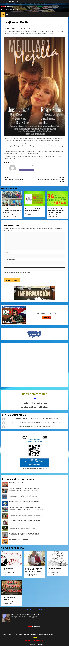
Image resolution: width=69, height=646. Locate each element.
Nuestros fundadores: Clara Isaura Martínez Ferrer (40, 426)
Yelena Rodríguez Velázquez (21, 515)
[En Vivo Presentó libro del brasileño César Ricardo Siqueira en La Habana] (5, 522)
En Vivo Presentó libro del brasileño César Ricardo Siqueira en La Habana (34, 570)
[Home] (3, 14)
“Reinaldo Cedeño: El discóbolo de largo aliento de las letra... (24, 501)
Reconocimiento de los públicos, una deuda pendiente (51, 179)
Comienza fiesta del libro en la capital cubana (33, 209)
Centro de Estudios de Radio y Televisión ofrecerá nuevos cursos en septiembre (40, 422)
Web (5, 266)
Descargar (46, 317)
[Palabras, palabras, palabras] (11, 558)
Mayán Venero (18, 528)
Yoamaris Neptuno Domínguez (11, 216)
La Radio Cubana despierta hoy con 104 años (21, 514)
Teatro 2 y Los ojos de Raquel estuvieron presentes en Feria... (25, 495)
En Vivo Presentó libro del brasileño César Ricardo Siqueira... (24, 520)
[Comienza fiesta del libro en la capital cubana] (34, 198)
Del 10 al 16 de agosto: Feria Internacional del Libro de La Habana (56, 210)
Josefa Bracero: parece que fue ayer (18, 539)
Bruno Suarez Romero (19, 483)
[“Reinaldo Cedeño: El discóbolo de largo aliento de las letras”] (5, 503)
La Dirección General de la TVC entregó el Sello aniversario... (24, 488)
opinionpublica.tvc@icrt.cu (34, 407)
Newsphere (30, 644)
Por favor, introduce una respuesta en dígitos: (17, 273)
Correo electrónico (10, 259)
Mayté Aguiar (7, 574)
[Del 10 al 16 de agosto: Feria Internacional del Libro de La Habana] (57, 198)
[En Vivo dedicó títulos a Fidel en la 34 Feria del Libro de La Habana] (5, 535)
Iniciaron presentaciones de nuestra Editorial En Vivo (25, 614)
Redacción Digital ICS (19, 490)
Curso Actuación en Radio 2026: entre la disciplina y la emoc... (25, 507)
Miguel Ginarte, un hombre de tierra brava (20, 526)
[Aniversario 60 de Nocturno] (11, 587)
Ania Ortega (29, 214)
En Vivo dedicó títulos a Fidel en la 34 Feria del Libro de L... (24, 533)
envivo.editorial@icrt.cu (34, 403)
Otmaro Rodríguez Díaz (24, 28)
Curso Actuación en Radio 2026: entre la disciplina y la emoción (12, 210)
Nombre (7, 252)
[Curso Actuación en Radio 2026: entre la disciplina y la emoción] (11, 198)
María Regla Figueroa (54, 216)
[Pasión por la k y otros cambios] (57, 558)
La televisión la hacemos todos (13, 178)
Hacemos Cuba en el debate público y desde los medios (43, 418)
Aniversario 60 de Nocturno (16, 482)
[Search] (66, 14)
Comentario (8, 231)
